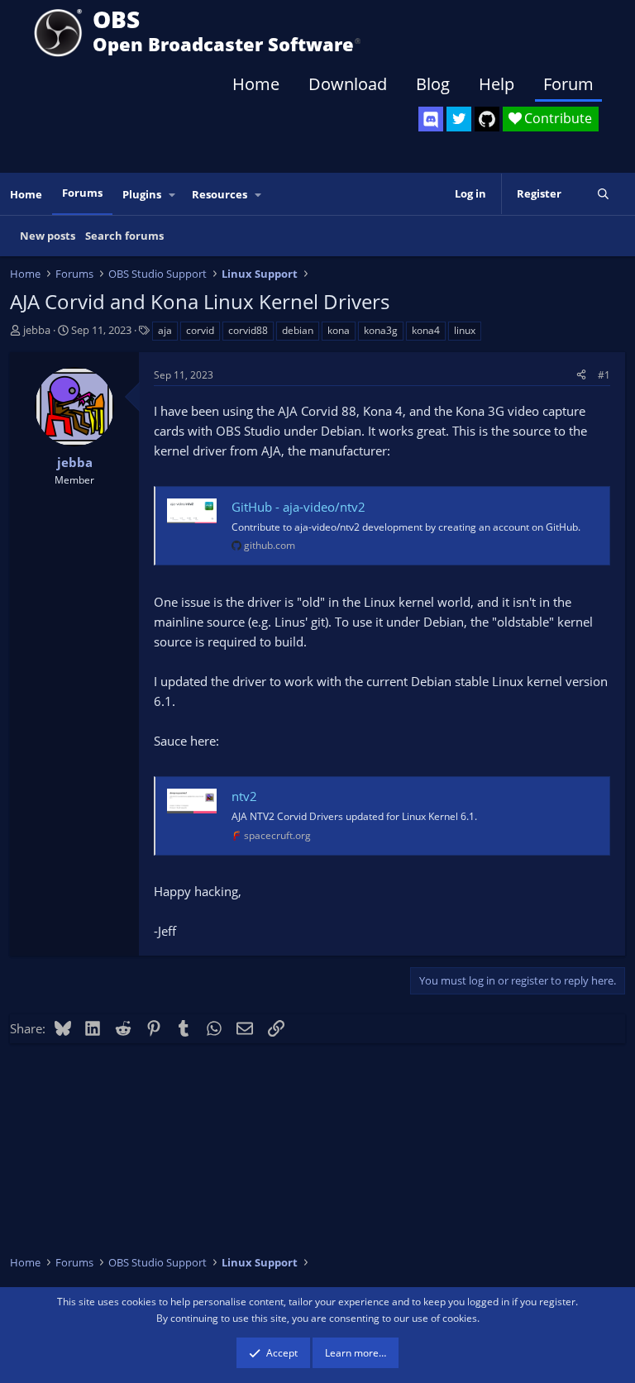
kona (338, 330)
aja (165, 330)
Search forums (124, 235)
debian (297, 330)
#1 (604, 375)
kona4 (426, 330)
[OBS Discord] (430, 119)
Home (255, 84)
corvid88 (248, 330)
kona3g (381, 330)
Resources (219, 194)
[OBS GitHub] (487, 119)
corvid (200, 330)
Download (347, 84)
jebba (36, 329)
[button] (173, 194)
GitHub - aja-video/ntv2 (298, 506)
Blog (433, 84)
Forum (568, 84)
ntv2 (244, 796)
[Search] (603, 194)
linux (464, 330)
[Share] (581, 375)
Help (496, 84)
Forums (82, 192)
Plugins (141, 194)
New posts (47, 235)
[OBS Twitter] (458, 119)
